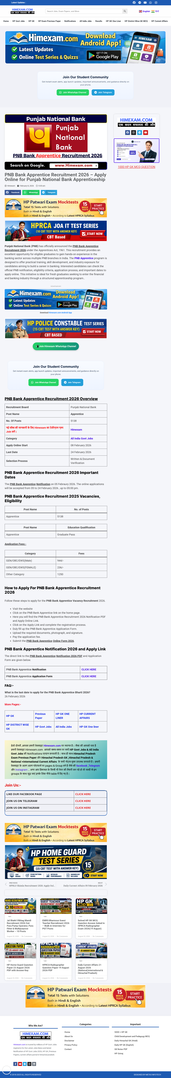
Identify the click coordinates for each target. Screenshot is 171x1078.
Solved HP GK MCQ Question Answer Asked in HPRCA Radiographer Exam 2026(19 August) (91, 924)
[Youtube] (145, 2)
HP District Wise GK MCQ (136, 21)
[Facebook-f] (15, 1064)
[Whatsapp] (150, 2)
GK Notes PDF (120, 1049)
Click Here (83, 808)
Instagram (21, 769)
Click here (83, 794)
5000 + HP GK (120, 1032)
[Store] (34, 1064)
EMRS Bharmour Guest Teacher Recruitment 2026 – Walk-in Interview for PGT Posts (55, 924)
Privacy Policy (71, 1045)
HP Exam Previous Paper (49, 21)
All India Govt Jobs (82, 438)
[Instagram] (156, 2)
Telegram (94, 765)
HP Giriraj (118, 1053)
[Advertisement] (136, 327)
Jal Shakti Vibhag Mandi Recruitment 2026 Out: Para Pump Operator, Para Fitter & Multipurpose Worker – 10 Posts (20, 926)
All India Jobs (86, 21)
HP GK (31, 21)
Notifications (70, 21)
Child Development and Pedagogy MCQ (132, 1036)
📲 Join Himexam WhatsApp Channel (56, 346)
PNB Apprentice (83, 258)
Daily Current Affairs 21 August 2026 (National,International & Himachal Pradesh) (90, 968)
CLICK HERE (88, 669)
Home (6, 21)
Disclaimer (69, 1040)
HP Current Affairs (159, 21)
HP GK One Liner (113, 21)
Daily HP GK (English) (124, 1045)
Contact (68, 1049)
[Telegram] (139, 2)
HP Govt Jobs (18, 21)
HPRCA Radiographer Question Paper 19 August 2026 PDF (55, 967)
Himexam (76, 429)
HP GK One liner (89, 726)
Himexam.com (52, 745)
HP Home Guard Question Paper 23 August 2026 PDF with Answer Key (20, 967)
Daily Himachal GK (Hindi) (126, 1040)
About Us (69, 1036)
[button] (13, 192)
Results (98, 21)
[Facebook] (134, 2)
